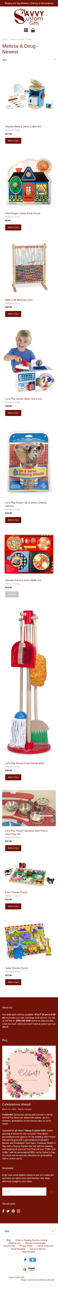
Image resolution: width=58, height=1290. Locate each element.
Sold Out (12, 594)
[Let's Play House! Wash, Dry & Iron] (29, 360)
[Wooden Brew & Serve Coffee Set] (29, 94)
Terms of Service (45, 1245)
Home (4, 39)
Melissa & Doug (12, 130)
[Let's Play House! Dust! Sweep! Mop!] (29, 683)
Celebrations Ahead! (16, 1104)
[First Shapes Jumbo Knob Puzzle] (29, 181)
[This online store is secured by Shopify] (29, 1271)
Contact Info (9, 1245)
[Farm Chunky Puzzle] (29, 874)
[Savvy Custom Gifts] (29, 17)
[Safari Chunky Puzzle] (29, 941)
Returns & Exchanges (35, 1242)
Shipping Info (14, 1242)
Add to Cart (13, 140)
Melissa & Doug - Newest (21, 39)
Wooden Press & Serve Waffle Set (23, 580)
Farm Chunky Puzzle (16, 892)
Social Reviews (18, 1248)
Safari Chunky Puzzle (16, 968)
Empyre (24, 1279)
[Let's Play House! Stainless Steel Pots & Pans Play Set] (29, 808)
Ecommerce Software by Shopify (41, 1279)
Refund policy (29, 1251)
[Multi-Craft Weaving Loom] (29, 267)
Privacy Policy (26, 1245)
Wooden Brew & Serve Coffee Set (23, 126)
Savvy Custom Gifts (16, 1277)
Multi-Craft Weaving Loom (19, 300)
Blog (9, 1240)
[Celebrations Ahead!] (29, 1073)
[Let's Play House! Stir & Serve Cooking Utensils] (29, 462)
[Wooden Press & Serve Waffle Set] (29, 554)
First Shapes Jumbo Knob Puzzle (22, 213)
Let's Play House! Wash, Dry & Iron (23, 399)
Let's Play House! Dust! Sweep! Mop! (24, 763)
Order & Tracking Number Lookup (31, 1240)
